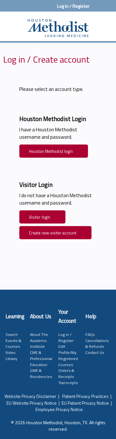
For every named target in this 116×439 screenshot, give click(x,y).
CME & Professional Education (41, 358)
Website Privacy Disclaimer (30, 396)
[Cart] (97, 9)
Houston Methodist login (51, 151)
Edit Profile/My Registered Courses (68, 355)
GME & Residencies (41, 373)
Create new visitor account (52, 233)
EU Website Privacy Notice (31, 402)
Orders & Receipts (66, 373)
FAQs (90, 334)
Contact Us (94, 352)
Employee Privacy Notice (59, 409)
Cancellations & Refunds (97, 344)
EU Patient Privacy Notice (85, 402)
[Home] (58, 25)
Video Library (11, 355)
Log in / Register (73, 6)
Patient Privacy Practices (85, 396)
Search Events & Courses (13, 340)
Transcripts (68, 383)
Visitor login (39, 217)
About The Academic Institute (39, 340)
